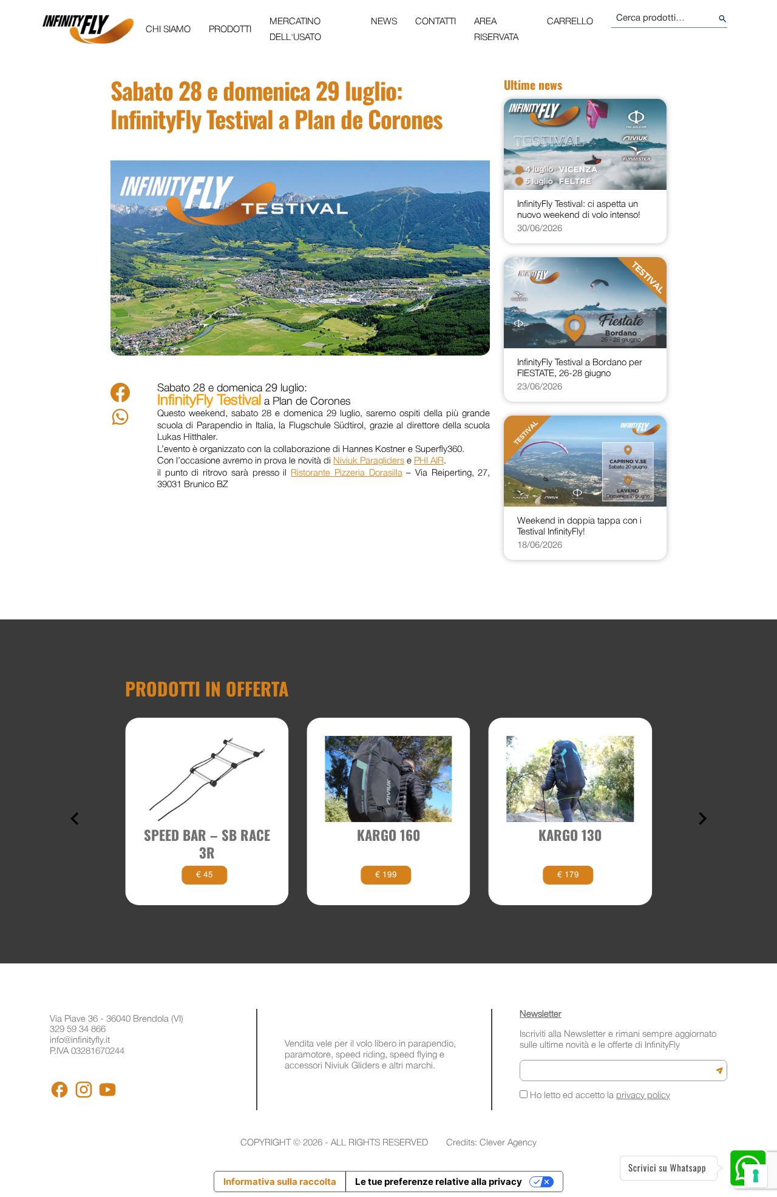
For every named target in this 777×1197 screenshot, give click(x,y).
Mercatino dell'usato (295, 30)
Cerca (722, 18)
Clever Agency (508, 1143)
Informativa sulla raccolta (279, 1181)
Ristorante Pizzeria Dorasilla (346, 473)
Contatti (435, 22)
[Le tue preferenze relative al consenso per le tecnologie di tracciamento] (755, 1175)
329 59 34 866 (78, 1029)
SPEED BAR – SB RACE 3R (207, 844)
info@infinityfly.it (80, 1040)
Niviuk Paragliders (368, 461)
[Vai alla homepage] (88, 29)
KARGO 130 (570, 835)
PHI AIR (429, 461)
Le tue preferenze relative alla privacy (438, 1181)
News (384, 22)
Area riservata (496, 30)
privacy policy (643, 1095)
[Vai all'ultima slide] (75, 818)
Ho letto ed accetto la (599, 1095)
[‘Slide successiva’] (702, 818)
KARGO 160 (388, 835)
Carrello (570, 22)
